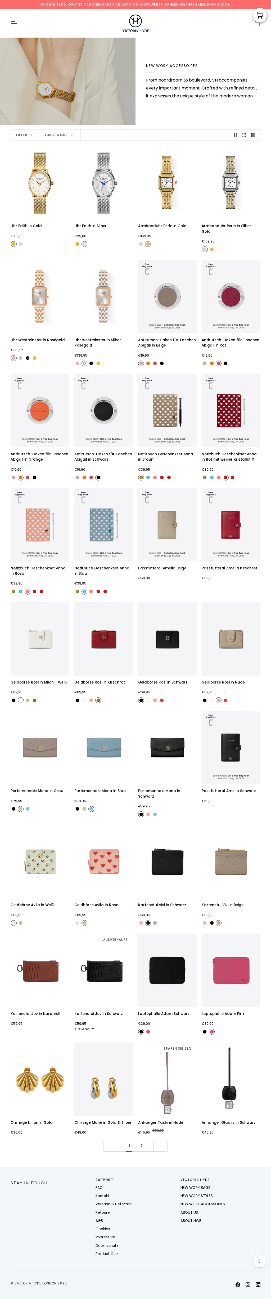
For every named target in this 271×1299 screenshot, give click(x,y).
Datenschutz (107, 1245)
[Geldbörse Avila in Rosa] (103, 861)
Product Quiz (107, 1253)
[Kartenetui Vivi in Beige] (231, 861)
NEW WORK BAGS (195, 1187)
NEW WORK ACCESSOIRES (202, 1204)
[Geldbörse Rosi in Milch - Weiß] (40, 639)
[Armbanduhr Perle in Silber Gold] (231, 182)
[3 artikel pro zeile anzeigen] (244, 135)
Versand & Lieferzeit (114, 1204)
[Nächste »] (160, 1146)
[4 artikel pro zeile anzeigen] (254, 135)
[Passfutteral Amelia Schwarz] (231, 747)
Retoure (103, 1212)
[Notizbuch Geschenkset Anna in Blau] (103, 524)
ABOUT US (189, 1212)
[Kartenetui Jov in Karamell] (40, 970)
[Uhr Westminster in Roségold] (40, 296)
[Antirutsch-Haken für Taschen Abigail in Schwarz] (103, 410)
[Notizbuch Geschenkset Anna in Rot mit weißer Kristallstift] (231, 410)
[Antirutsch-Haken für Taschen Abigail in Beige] (167, 296)
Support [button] (104, 1179)
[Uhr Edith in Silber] (103, 182)
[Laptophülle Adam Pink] (231, 970)
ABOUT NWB (190, 1220)
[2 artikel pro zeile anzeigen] (235, 135)
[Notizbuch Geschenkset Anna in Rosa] (40, 524)
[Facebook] (238, 1284)
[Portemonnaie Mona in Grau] (40, 747)
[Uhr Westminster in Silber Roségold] (103, 296)
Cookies (103, 1228)
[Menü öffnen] (18, 23)
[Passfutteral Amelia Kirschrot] (231, 524)
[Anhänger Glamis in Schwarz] (231, 1079)
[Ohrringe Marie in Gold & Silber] (103, 1079)
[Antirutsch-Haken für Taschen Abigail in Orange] (40, 410)
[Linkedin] (258, 1284)
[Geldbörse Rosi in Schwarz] (167, 639)
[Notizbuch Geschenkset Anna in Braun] (167, 410)
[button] (51, 1178)
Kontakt (103, 1195)
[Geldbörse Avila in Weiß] (40, 861)
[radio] (14, 244)
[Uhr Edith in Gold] (40, 182)
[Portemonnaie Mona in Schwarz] (167, 747)
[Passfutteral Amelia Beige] (167, 524)
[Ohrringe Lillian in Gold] (40, 1079)
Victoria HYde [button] (195, 1179)
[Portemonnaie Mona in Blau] (103, 747)
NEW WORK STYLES (196, 1195)
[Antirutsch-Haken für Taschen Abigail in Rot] (231, 296)
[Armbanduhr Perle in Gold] (167, 182)
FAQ (99, 1187)
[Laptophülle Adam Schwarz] (167, 970)
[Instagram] (248, 1284)
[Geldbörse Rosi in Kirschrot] (103, 639)
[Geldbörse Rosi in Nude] (231, 639)
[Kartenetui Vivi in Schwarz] (167, 861)
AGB (99, 1220)
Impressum (105, 1237)
